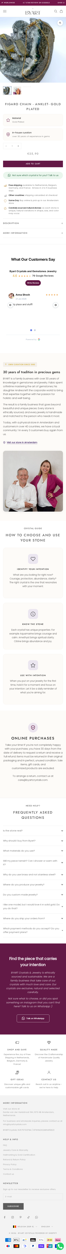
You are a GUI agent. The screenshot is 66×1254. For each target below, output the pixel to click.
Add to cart (33, 163)
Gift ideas (17, 1079)
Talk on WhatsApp (35, 1018)
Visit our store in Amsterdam (22, 442)
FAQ (5, 1145)
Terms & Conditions (13, 1169)
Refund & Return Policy (14, 1159)
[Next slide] (55, 305)
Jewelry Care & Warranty (15, 1150)
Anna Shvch (23, 294)
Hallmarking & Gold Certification (19, 1154)
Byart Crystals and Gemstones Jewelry (33, 271)
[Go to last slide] (10, 305)
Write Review (33, 283)
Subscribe (33, 1246)
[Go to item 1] (7, 90)
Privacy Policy (9, 1164)
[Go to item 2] (17, 90)
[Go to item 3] (27, 86)
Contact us (48, 1079)
